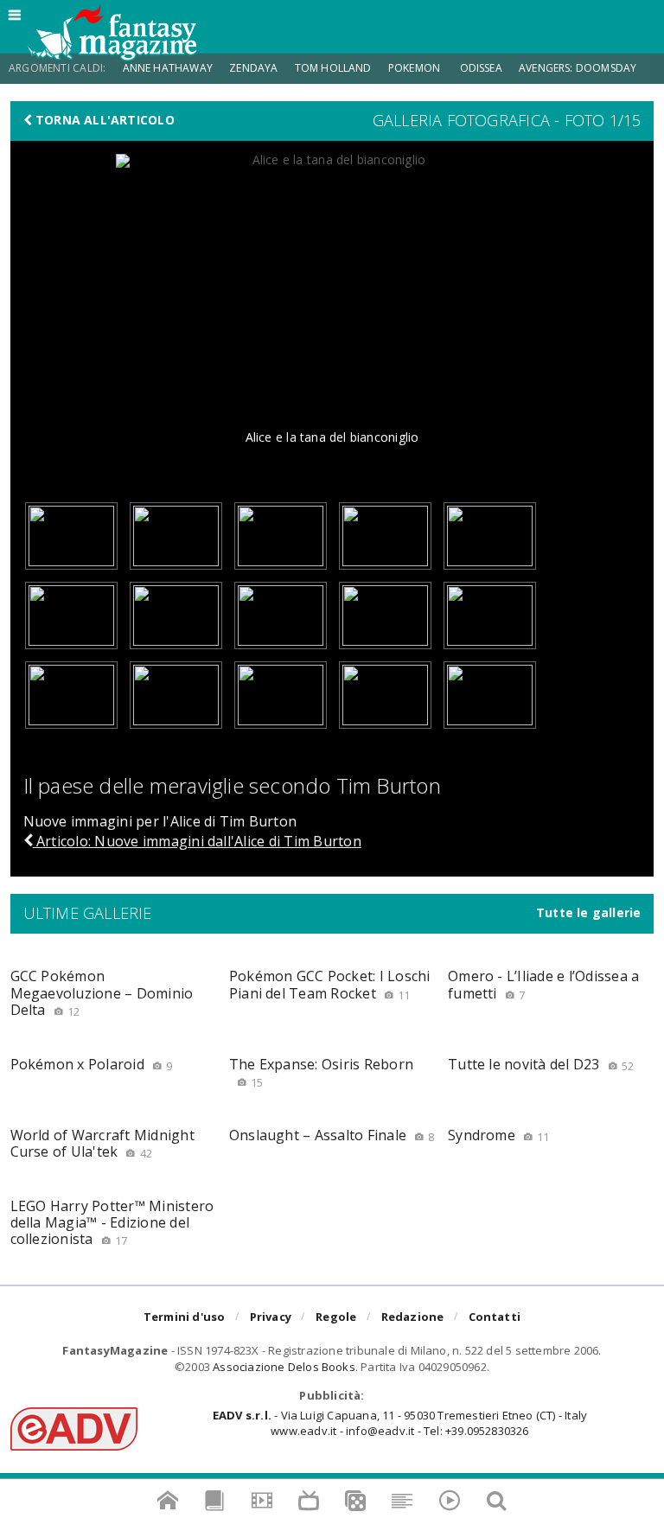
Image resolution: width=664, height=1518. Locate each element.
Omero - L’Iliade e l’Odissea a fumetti (543, 984)
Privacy (270, 1316)
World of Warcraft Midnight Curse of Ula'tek (102, 1143)
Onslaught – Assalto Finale (332, 1135)
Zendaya (253, 68)
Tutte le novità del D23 (541, 1064)
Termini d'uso (185, 1316)
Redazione (412, 1316)
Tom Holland (333, 68)
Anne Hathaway (168, 68)
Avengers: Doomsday (577, 68)
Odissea (481, 68)
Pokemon (415, 68)
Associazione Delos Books (284, 1366)
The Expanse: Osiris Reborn (321, 1072)
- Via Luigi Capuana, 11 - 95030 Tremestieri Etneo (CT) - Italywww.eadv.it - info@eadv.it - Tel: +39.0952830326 (400, 1422)
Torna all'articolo (103, 120)
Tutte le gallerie (589, 913)
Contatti (495, 1316)
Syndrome (499, 1135)
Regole (336, 1316)
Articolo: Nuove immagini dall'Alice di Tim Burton (197, 841)
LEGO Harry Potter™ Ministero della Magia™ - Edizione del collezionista (112, 1222)
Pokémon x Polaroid (91, 1064)
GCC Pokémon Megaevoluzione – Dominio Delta (102, 992)
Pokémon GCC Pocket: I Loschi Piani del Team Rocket (330, 984)
